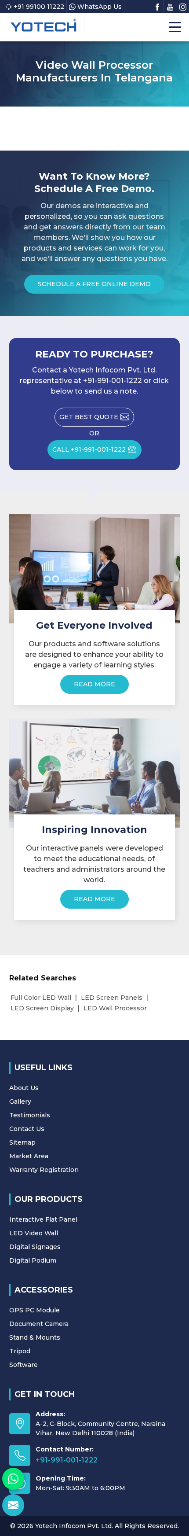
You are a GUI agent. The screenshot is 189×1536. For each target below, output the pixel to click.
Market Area (28, 1156)
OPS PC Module (34, 1310)
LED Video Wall (33, 1233)
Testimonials (29, 1115)
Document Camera (39, 1324)
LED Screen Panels (111, 998)
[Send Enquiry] (13, 1505)
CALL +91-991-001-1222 (89, 449)
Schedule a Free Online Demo (94, 284)
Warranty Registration (44, 1170)
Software (23, 1365)
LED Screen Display (42, 1008)
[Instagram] (182, 6)
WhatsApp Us (99, 7)
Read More (94, 684)
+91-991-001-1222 (67, 1460)
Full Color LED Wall (41, 998)
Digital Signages (35, 1247)
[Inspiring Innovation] (94, 773)
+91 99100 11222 (39, 7)
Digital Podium (32, 1260)
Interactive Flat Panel (43, 1219)
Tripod (19, 1351)
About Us (24, 1088)
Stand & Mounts (34, 1337)
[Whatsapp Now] (13, 1479)
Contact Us (26, 1129)
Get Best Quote (88, 417)
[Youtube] (170, 6)
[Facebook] (157, 6)
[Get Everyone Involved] (94, 568)
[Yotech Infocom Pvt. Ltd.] (43, 25)
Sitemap (22, 1142)
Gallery (20, 1101)
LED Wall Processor (115, 1008)
